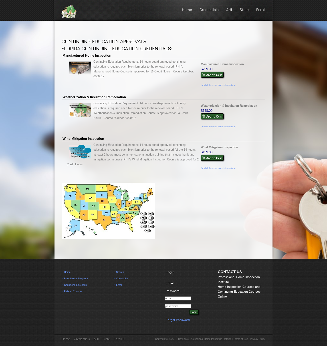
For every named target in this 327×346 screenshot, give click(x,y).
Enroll (261, 10)
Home (187, 10)
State (244, 10)
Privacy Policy (257, 339)
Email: (170, 283)
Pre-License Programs (76, 278)
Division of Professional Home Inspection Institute (204, 339)
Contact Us (122, 278)
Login (194, 312)
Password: (173, 291)
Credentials (209, 10)
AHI (229, 10)
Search (120, 272)
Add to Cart (213, 75)
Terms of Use (240, 339)
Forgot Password (178, 320)
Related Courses (73, 291)
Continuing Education (75, 285)
